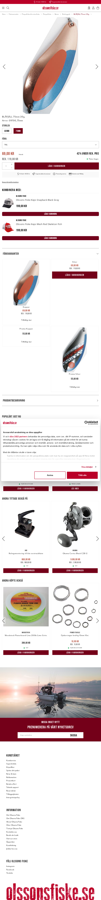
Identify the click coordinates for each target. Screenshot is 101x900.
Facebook (10, 870)
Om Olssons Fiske (13, 815)
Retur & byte (11, 774)
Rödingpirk (66, 14)
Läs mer (75, 488)
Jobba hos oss (11, 849)
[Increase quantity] (11, 164)
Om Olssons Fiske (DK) (15, 818)
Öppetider (10, 842)
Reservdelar (11, 791)
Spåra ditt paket (12, 770)
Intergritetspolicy (13, 797)
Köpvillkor (10, 767)
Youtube (9, 873)
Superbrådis (11, 764)
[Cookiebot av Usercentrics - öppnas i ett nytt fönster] (86, 423)
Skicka (73, 735)
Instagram (10, 866)
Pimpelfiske (47, 14)
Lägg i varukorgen (56, 166)
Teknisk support (12, 787)
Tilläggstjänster (12, 794)
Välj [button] (5, 145)
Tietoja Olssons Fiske (14, 828)
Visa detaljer (87, 467)
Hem (4, 14)
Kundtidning (11, 845)
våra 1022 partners (18, 436)
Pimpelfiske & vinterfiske (31, 14)
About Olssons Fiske (14, 822)
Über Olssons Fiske (13, 825)
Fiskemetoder (14, 14)
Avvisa (50, 475)
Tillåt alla (82, 475)
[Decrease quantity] (11, 167)
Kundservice (11, 760)
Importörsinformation (10, 182)
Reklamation (11, 777)
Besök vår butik (12, 835)
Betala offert (11, 784)
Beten (57, 14)
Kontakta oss (11, 832)
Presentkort (11, 781)
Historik (21, 154)
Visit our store (11, 839)
